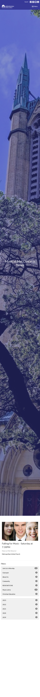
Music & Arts (20, 590)
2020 (20, 613)
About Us (20, 577)
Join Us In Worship (20, 568)
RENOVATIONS (20, 585)
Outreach (20, 573)
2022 (20, 604)
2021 (20, 609)
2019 (20, 617)
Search (26, 2)
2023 (20, 600)
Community (20, 581)
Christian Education (20, 594)
